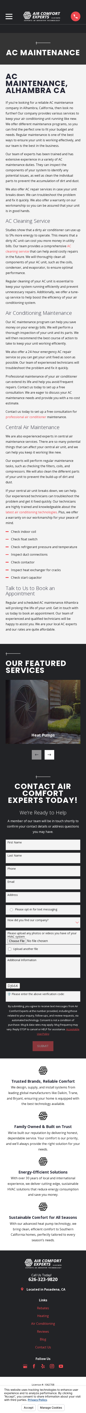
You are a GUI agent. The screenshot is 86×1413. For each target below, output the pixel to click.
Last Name (14, 855)
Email (10, 882)
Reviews (43, 1331)
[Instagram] (52, 1366)
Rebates (43, 1308)
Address (12, 895)
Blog (43, 1339)
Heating (43, 1316)
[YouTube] (61, 1366)
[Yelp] (43, 1366)
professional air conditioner (26, 417)
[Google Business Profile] (25, 1366)
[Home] (41, 16)
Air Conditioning (43, 1323)
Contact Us (43, 1347)
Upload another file (25, 949)
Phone (11, 868)
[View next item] (49, 755)
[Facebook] (34, 1366)
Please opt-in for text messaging (36, 909)
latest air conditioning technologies (31, 512)
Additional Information (21, 960)
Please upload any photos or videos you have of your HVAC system (42, 935)
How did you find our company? (27, 920)
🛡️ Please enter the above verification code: (35, 994)
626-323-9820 (43, 1279)
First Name (14, 842)
